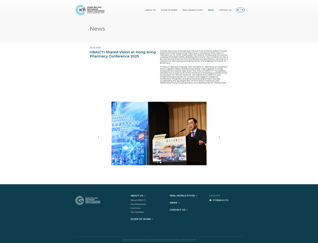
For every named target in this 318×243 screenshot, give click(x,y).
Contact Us (225, 10)
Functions (135, 208)
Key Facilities (137, 212)
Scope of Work (169, 10)
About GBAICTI (138, 200)
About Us (151, 10)
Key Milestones (138, 204)
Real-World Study (192, 10)
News (211, 10)
